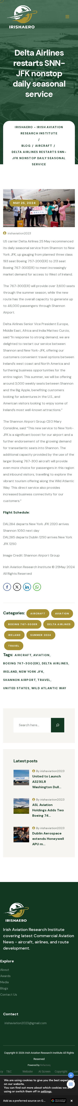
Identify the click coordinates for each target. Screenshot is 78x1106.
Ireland (14, 635)
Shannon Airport (19, 680)
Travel (13, 645)
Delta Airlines (59, 624)
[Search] (57, 725)
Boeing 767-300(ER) (21, 663)
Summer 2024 (40, 635)
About (4, 970)
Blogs (4, 988)
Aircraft (37, 613)
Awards (5, 976)
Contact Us (8, 995)
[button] (39, 1100)
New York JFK (31, 671)
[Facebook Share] (7, 587)
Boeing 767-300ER (22, 624)
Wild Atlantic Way (48, 688)
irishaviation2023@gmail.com (26, 1023)
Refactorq (45, 1065)
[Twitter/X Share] (17, 587)
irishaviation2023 (19, 233)
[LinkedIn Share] (27, 587)
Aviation (62, 613)
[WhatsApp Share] (37, 587)
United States (16, 688)
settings (46, 1091)
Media (4, 982)
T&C (12, 1071)
